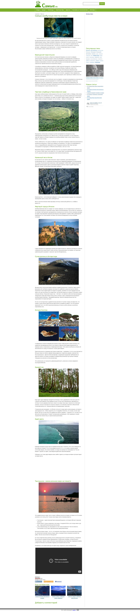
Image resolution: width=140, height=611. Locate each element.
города (93, 53)
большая (88, 52)
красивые (92, 57)
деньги (101, 53)
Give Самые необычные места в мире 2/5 (38, 578)
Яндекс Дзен (89, 14)
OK (77, 610)
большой (98, 52)
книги (87, 57)
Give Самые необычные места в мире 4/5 (40, 578)
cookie (74, 610)
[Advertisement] (58, 468)
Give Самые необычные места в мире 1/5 (36, 578)
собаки (97, 60)
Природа (51, 10)
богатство (100, 50)
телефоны (92, 62)
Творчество (60, 10)
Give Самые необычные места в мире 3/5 (39, 578)
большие (93, 52)
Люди (38, 10)
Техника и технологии (80, 10)
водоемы (88, 53)
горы (97, 53)
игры (101, 55)
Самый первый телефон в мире (95, 92)
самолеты (92, 60)
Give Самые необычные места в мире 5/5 (41, 578)
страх (87, 62)
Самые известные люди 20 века (94, 77)
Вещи (44, 10)
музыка (88, 58)
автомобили (93, 50)
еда (92, 55)
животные (96, 55)
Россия (88, 50)
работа (88, 60)
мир (101, 57)
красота (97, 57)
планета (100, 58)
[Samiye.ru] (46, 4)
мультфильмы (93, 58)
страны (101, 60)
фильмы (97, 62)
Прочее (92, 10)
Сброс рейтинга (35, 578)
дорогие (88, 55)
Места (68, 10)
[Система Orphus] (95, 107)
